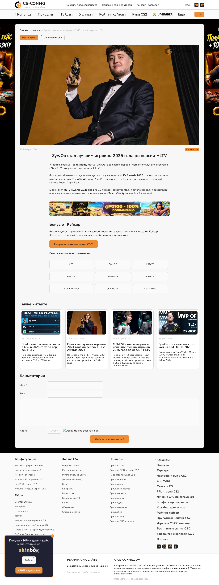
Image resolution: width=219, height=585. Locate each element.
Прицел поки (116, 484)
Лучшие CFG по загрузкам (175, 497)
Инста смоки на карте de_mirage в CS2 (35, 529)
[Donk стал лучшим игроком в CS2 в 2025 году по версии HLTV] (40, 323)
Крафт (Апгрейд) (71, 498)
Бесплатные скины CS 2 (174, 528)
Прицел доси (116, 502)
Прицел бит (116, 511)
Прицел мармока (118, 507)
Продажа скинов (71, 465)
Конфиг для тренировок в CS (30, 520)
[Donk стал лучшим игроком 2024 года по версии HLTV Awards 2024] (86, 323)
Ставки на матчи (71, 511)
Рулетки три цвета (72, 470)
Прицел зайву (117, 516)
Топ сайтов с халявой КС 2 (175, 534)
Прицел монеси (118, 493)
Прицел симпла (118, 479)
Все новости (28, 37)
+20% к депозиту (29, 570)
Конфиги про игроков (172, 502)
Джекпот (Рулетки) (72, 479)
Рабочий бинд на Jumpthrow (30, 534)
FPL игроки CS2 (168, 491)
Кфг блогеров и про (171, 507)
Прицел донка (117, 498)
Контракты (67, 488)
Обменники (68, 507)
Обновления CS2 (53, 37)
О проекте (164, 539)
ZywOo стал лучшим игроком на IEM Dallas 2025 (177, 345)
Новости (36, 30)
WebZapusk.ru (141, 579)
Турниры (163, 470)
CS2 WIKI (163, 481)
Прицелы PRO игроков (122, 521)
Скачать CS (165, 486)
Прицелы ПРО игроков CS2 (124, 470)
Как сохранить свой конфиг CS (31, 525)
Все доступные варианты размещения (87, 565)
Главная (24, 30)
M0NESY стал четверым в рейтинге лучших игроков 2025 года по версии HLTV (131, 347)
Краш (65, 484)
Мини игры (68, 493)
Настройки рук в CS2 (172, 476)
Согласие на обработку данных (83, 572)
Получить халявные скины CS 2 (73, 244)
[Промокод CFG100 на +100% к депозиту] (109, 209)
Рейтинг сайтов (168, 513)
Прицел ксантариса (120, 488)
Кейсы (65, 502)
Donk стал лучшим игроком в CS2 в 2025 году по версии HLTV (40, 347)
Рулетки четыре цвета (74, 474)
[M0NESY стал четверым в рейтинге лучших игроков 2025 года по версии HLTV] (132, 323)
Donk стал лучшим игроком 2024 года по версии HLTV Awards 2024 (86, 347)
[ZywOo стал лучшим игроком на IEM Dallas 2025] (178, 323)
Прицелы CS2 (117, 465)
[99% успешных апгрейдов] (163, 14)
